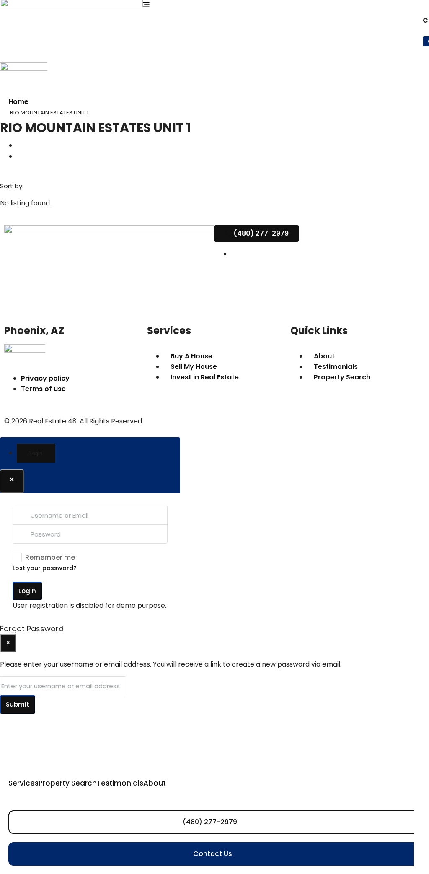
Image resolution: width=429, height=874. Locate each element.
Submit (17, 704)
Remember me (50, 557)
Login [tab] (35, 453)
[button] (20, 144)
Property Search (68, 783)
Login (27, 590)
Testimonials (120, 783)
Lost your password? (45, 568)
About (154, 783)
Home (18, 101)
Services (23, 783)
